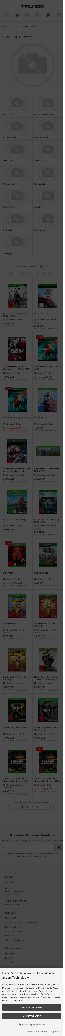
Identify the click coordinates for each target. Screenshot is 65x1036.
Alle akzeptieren (32, 1007)
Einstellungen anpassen (33, 1024)
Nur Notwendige (32, 1016)
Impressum (56, 1031)
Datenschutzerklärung (36, 1031)
